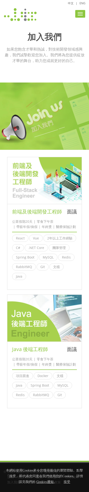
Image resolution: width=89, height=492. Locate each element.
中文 (71, 3)
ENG (82, 3)
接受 (67, 482)
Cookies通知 (45, 482)
